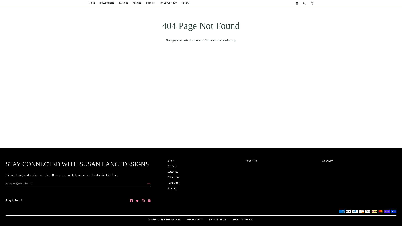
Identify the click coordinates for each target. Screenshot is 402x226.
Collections (173, 177)
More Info (251, 161)
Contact (327, 161)
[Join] (146, 183)
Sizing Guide (173, 182)
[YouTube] (149, 200)
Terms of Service (242, 219)
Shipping (172, 188)
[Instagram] (143, 200)
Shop (171, 161)
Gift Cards (172, 166)
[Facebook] (131, 200)
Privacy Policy (217, 219)
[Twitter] (137, 200)
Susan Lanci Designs (162, 219)
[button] (107, 3)
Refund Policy (195, 219)
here (212, 40)
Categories (173, 171)
